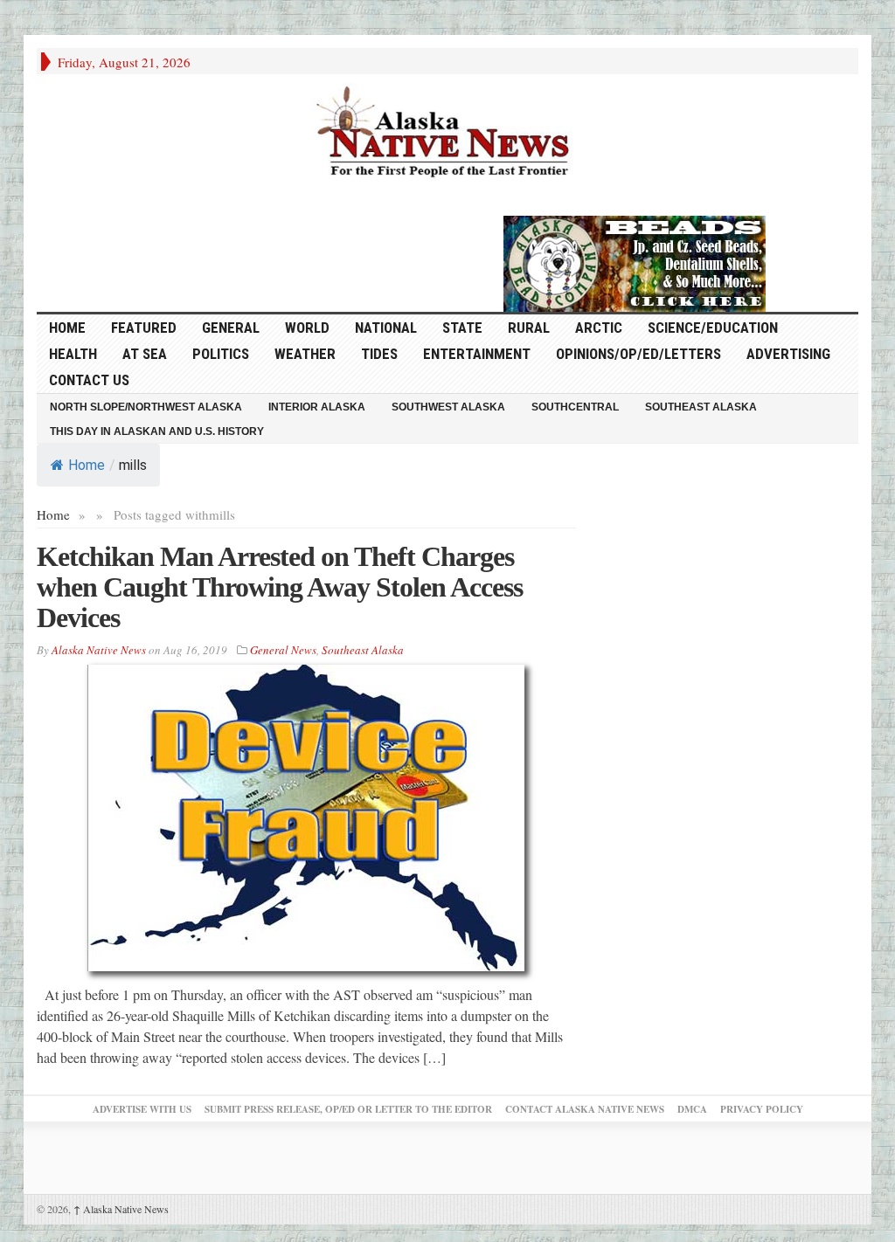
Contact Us (89, 380)
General (231, 327)
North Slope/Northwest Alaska (146, 407)
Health (73, 353)
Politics (220, 353)
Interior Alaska (316, 407)
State (462, 327)
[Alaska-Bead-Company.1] (634, 261)
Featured (144, 327)
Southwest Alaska (448, 407)
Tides (379, 353)
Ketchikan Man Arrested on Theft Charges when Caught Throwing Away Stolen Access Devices (280, 587)
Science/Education (713, 327)
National (386, 327)
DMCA (692, 1109)
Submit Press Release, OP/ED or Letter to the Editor (348, 1109)
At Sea (144, 353)
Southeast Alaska (701, 407)
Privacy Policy (761, 1109)
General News (283, 650)
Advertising (788, 353)
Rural (529, 327)
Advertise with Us (142, 1109)
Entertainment (477, 353)
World (307, 327)
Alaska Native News (121, 1209)
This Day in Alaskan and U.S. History (157, 431)
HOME (67, 327)
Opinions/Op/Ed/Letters (638, 353)
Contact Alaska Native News (584, 1109)
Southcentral (575, 407)
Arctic (598, 327)
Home (86, 465)
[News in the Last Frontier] (447, 133)
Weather (305, 353)
